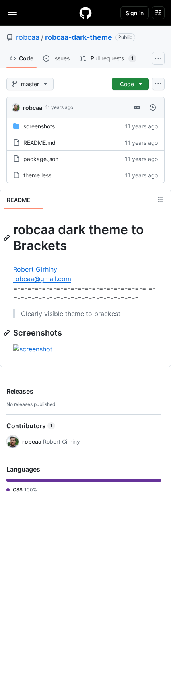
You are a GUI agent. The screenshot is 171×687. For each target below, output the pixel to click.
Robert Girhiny (35, 269)
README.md (39, 142)
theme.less (37, 175)
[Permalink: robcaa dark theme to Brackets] (7, 237)
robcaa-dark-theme (78, 37)
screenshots (39, 126)
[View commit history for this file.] (152, 107)
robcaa (27, 37)
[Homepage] (85, 12)
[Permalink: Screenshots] (7, 332)
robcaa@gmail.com (42, 279)
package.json (40, 158)
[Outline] (160, 199)
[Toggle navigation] (12, 12)
